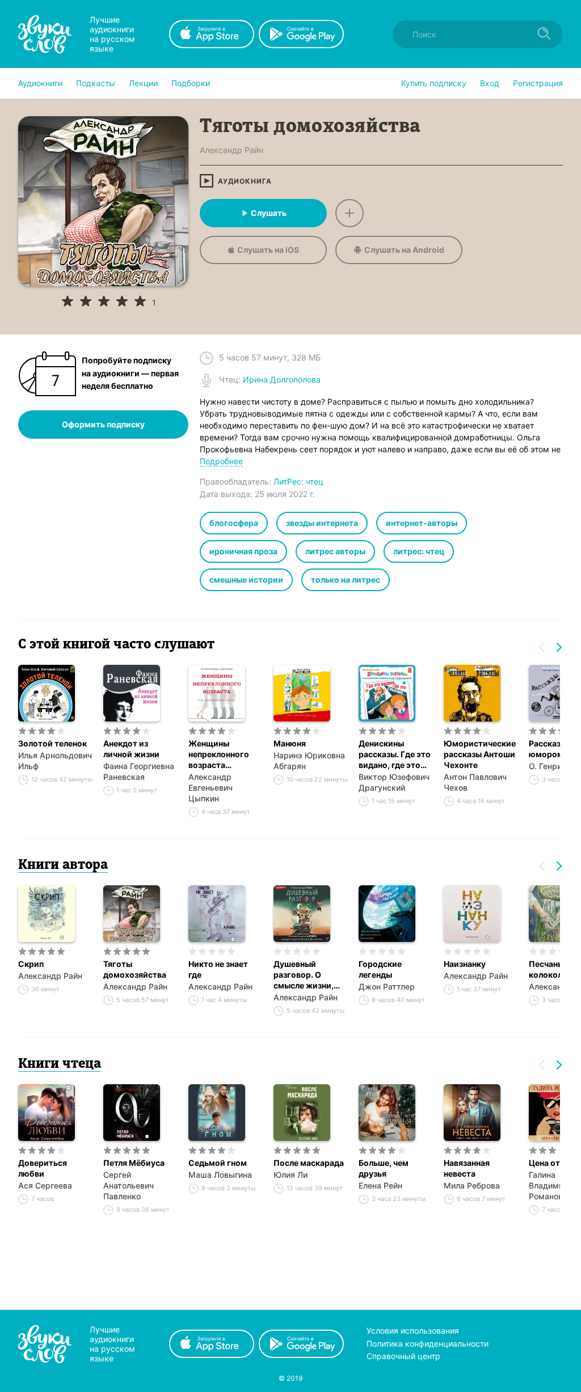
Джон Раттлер (387, 986)
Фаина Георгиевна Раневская (138, 771)
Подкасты (95, 83)
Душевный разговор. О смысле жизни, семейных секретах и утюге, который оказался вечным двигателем (310, 975)
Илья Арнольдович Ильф (55, 760)
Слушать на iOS (268, 249)
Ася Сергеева (45, 1185)
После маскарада (308, 1163)
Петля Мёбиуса (134, 1163)
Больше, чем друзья (384, 1168)
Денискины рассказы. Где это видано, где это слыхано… (395, 754)
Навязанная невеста (467, 1168)
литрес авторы (335, 551)
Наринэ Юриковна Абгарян (309, 760)
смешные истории (246, 579)
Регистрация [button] (538, 83)
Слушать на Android (404, 249)
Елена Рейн (380, 1185)
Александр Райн (50, 976)
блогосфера (233, 523)
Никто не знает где (218, 969)
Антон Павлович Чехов (475, 782)
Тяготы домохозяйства (134, 969)
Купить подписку (433, 83)
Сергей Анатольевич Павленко (128, 1185)
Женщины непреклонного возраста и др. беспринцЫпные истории (225, 754)
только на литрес (345, 579)
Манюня (289, 743)
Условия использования (413, 1330)
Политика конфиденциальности (428, 1343)
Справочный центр (403, 1356)
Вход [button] (489, 83)
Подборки (190, 83)
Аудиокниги (40, 83)
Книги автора (63, 865)
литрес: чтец (418, 551)
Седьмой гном (217, 1163)
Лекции (143, 83)
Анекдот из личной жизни (131, 749)
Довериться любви (42, 1168)
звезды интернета (322, 523)
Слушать (269, 213)
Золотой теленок (52, 743)
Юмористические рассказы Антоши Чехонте (480, 754)
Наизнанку (465, 964)
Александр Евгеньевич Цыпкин (210, 787)
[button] (40, 83)
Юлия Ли (290, 1174)
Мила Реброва (472, 1185)
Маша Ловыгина (220, 1174)
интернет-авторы (421, 523)
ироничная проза (243, 551)
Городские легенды (380, 969)
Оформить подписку (103, 424)
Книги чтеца (59, 1064)
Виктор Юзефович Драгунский (394, 782)
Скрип (31, 964)
